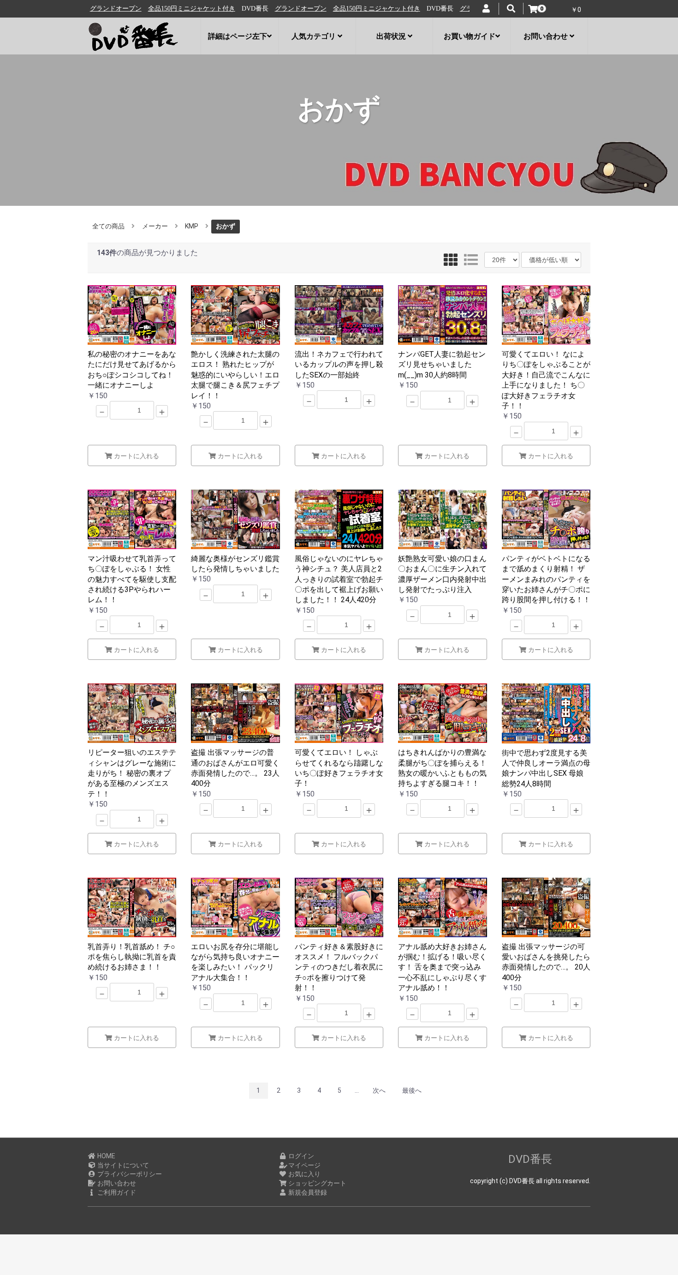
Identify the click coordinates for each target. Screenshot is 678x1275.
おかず (225, 226)
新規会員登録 (307, 1192)
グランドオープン (249, 8)
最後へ (412, 1090)
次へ (379, 1090)
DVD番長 (530, 1159)
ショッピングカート (316, 1183)
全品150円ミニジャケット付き (140, 8)
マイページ (304, 1165)
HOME (105, 1156)
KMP (191, 226)
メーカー (155, 226)
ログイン (300, 1156)
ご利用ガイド (116, 1192)
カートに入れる (135, 456)
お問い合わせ (116, 1183)
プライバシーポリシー (129, 1174)
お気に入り (304, 1174)
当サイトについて (122, 1165)
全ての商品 (108, 226)
